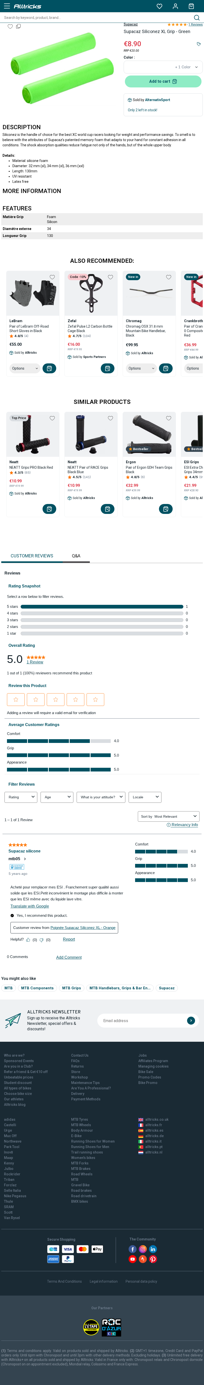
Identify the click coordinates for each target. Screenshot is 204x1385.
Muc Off (10, 1136)
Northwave (12, 1141)
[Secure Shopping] (75, 1254)
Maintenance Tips (85, 1083)
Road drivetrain (84, 1196)
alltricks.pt (153, 1147)
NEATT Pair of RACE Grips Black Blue (88, 469)
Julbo (8, 1169)
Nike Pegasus (15, 1196)
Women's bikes (83, 1158)
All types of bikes (17, 1088)
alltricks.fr (153, 1125)
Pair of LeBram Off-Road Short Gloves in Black (29, 328)
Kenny (9, 1163)
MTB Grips (71, 988)
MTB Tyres (79, 1119)
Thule (8, 1201)
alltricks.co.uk (156, 1119)
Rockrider (12, 1174)
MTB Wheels (81, 1125)
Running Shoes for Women (93, 1141)
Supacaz (131, 24)
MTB (8, 988)
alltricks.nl (153, 1152)
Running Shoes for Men (90, 1147)
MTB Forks (80, 1163)
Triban (9, 1180)
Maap (8, 1158)
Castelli (10, 1125)
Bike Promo (147, 1083)
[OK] (191, 1021)
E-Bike (76, 1136)
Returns (77, 1066)
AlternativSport (157, 100)
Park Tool (11, 1147)
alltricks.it (153, 1141)
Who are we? (14, 1055)
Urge (8, 1130)
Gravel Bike (80, 1185)
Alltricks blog (15, 1105)
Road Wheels (82, 1174)
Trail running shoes (87, 1152)
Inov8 (8, 1152)
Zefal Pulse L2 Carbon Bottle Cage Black (90, 328)
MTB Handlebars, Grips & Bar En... (120, 988)
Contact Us (80, 1055)
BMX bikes (79, 1201)
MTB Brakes (81, 1169)
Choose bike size (18, 1094)
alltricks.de (154, 1136)
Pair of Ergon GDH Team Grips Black (149, 469)
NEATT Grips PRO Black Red (31, 467)
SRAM (9, 1207)
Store (75, 1072)
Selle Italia (12, 1191)
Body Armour (82, 1130)
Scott (8, 1212)
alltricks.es (154, 1130)
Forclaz (10, 1185)
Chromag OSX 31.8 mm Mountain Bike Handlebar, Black (146, 330)
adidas (9, 1119)
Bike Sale (145, 1072)
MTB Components (37, 988)
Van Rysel (12, 1218)
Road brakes (81, 1191)
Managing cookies (153, 1066)
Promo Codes (149, 1077)
